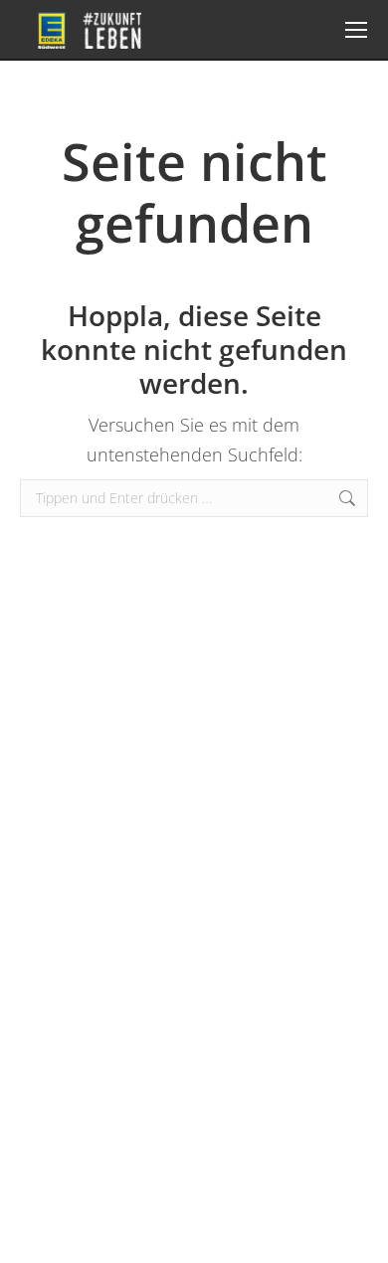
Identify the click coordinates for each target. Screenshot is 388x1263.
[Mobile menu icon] (356, 30)
